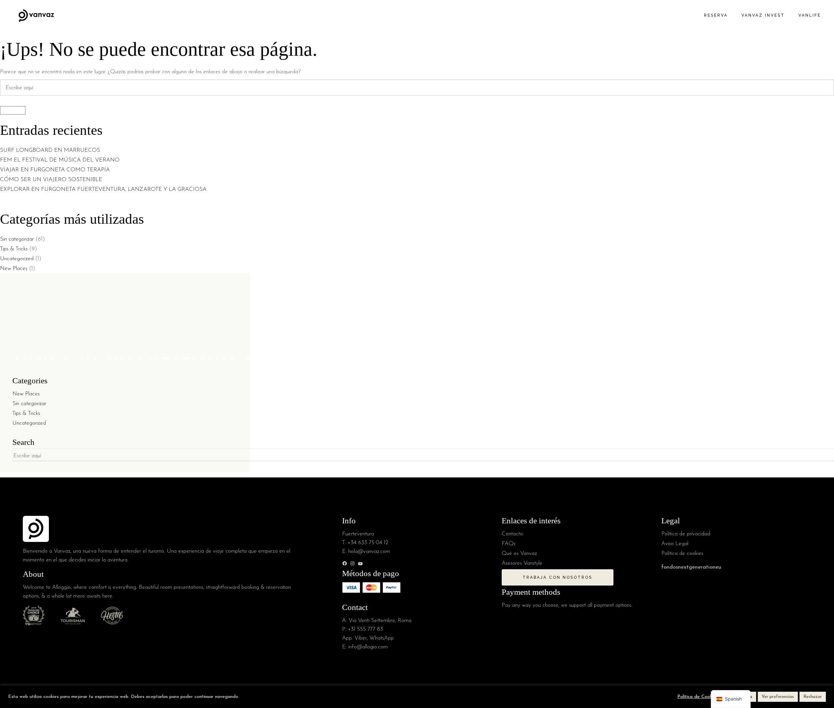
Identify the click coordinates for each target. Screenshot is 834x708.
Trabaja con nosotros (557, 577)
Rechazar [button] (812, 697)
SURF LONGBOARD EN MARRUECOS (51, 150)
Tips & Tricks (14, 249)
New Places (13, 268)
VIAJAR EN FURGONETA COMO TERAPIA (55, 170)
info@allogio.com (368, 647)
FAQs (508, 543)
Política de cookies (682, 553)
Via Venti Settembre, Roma (380, 620)
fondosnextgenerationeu (691, 567)
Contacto (512, 534)
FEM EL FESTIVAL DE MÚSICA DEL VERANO (60, 160)
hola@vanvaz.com (369, 551)
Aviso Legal (674, 543)
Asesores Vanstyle (522, 563)
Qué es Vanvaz (519, 553)
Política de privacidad (685, 534)
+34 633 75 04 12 (368, 542)
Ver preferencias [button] (778, 697)
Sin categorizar (17, 239)
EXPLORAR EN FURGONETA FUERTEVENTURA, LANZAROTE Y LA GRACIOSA (103, 189)
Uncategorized (17, 259)
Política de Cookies (697, 696)
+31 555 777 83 (365, 629)
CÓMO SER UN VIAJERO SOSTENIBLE (51, 179)
